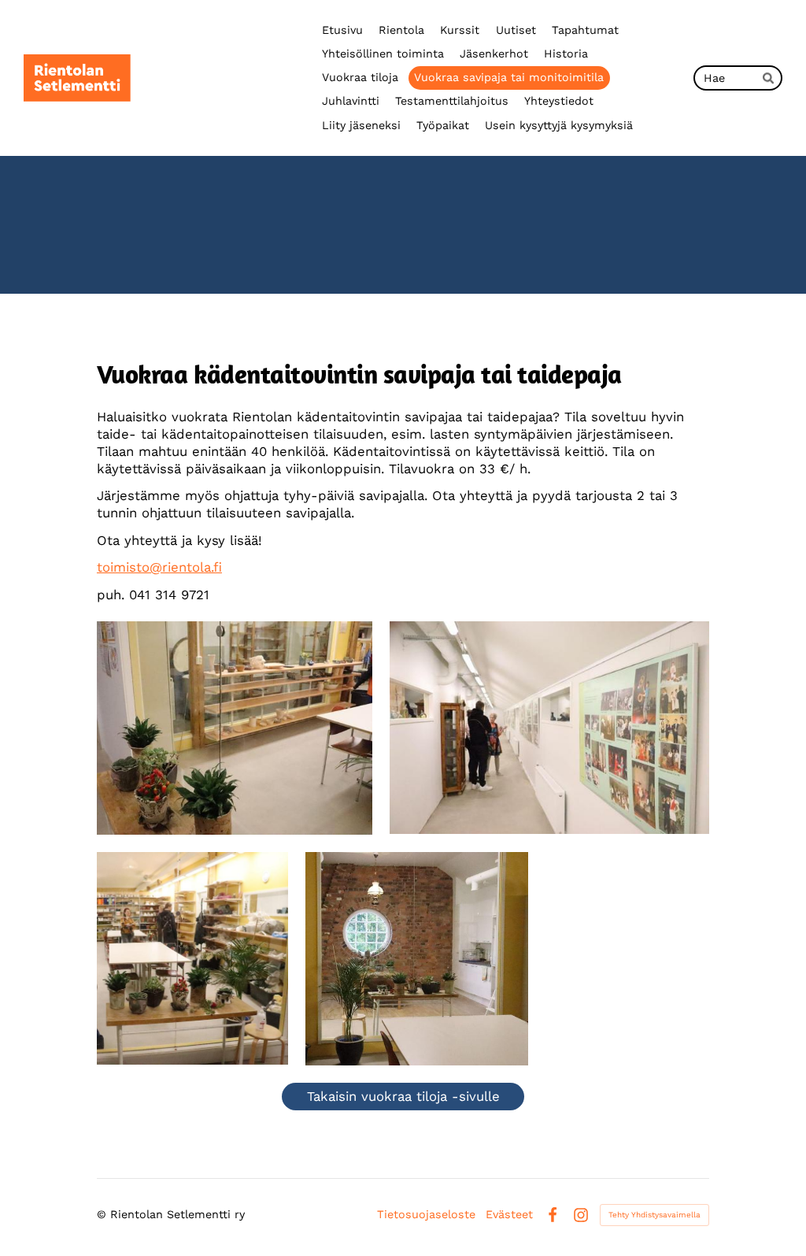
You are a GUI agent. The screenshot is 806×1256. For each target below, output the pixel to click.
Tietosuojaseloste (426, 1214)
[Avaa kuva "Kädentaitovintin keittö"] (416, 958)
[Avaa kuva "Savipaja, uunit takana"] (234, 728)
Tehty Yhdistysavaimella (654, 1214)
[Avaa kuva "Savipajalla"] (192, 958)
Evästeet (509, 1214)
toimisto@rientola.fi (159, 567)
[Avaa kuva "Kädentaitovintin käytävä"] (549, 728)
